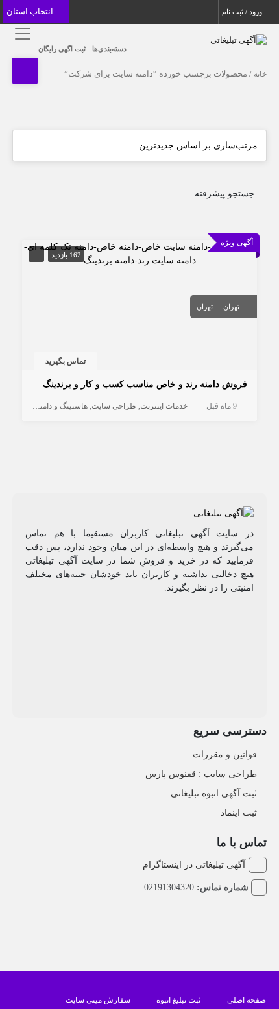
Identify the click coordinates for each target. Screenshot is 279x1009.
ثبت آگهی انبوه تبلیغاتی (214, 793)
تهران (231, 307)
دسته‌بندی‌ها (109, 49)
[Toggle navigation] (20, 33)
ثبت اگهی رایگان (62, 49)
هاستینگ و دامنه (62, 405)
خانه (260, 73)
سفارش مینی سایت (98, 999)
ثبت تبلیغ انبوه (178, 999)
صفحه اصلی (246, 999)
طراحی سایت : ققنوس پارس (201, 774)
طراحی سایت (113, 405)
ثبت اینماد (239, 813)
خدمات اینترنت (164, 405)
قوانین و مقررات (225, 754)
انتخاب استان (30, 11)
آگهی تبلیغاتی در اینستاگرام (194, 865)
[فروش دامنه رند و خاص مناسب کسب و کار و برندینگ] (139, 252)
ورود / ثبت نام (243, 12)
